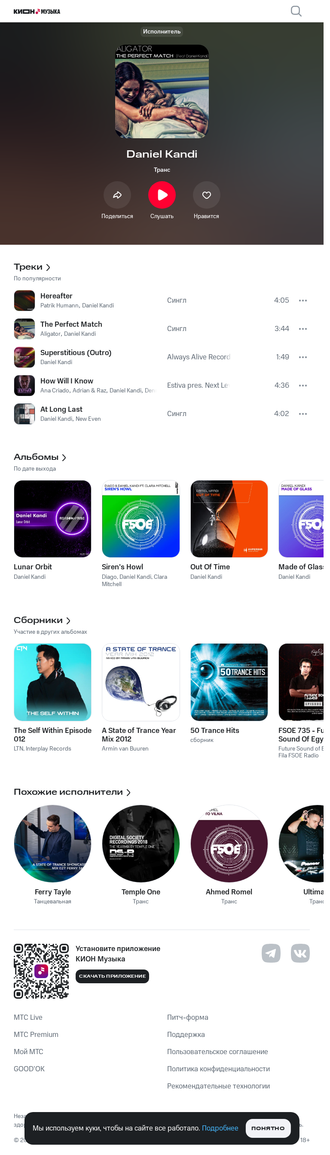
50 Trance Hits (214, 730)
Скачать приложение (112, 976)
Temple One (141, 892)
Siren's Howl (122, 567)
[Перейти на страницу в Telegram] (271, 953)
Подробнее (220, 1128)
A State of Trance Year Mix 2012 (139, 735)
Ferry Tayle (53, 892)
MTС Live (28, 1017)
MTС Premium (36, 1035)
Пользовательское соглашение (217, 1052)
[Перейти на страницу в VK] (300, 953)
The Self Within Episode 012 (53, 735)
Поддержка (186, 1035)
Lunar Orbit (33, 567)
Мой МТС (28, 1052)
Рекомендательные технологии (218, 1086)
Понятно (267, 1128)
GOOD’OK (29, 1069)
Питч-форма (187, 1017)
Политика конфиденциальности (218, 1069)
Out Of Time (210, 567)
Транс (162, 170)
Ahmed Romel (229, 892)
